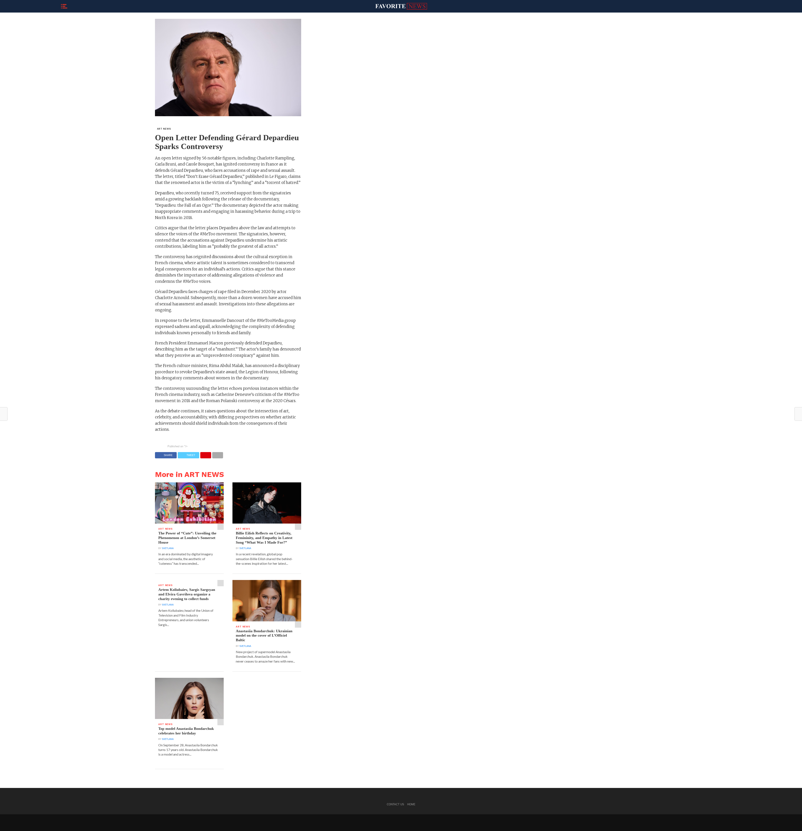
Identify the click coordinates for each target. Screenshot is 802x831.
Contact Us (395, 804)
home (411, 804)
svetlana (168, 548)
